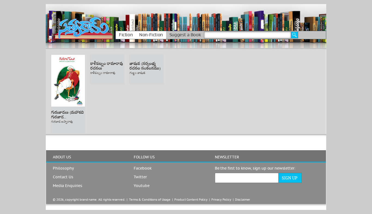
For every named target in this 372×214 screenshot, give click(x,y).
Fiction (126, 34)
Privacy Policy (221, 199)
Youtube (142, 186)
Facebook (143, 168)
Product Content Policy (191, 199)
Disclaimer (242, 199)
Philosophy (63, 168)
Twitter (140, 177)
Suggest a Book (185, 34)
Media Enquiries (67, 186)
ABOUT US (62, 157)
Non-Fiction (151, 34)
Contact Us (63, 177)
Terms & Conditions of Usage (149, 199)
